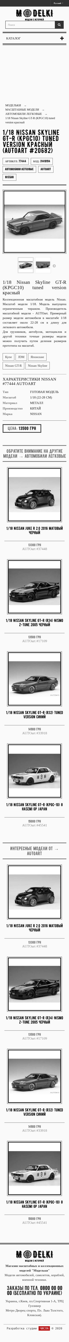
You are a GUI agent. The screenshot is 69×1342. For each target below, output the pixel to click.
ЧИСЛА (44, 1328)
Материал (10, 403)
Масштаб (9, 397)
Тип (5, 392)
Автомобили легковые (19, 169)
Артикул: (15, 161)
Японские (37, 357)
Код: (41, 161)
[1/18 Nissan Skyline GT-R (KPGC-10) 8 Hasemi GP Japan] (34, 771)
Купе (8, 357)
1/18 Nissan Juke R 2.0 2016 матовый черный (34, 530)
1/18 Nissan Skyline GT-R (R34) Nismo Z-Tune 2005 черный (34, 622)
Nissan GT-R (13, 365)
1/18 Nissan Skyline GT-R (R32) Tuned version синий (34, 714)
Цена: (13, 428)
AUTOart (46, 169)
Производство (13, 408)
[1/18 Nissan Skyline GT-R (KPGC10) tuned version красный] (25, 265)
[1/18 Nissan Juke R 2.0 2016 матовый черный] (34, 494)
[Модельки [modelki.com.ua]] (34, 15)
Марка (7, 414)
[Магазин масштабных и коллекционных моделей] (34, 1256)
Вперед (54, 265)
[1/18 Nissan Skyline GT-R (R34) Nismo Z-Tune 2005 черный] (34, 586)
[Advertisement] (34, 75)
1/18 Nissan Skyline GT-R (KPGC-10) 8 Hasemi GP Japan (34, 806)
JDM (21, 357)
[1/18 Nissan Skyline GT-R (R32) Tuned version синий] (34, 679)
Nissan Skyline (37, 365)
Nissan (9, 177)
